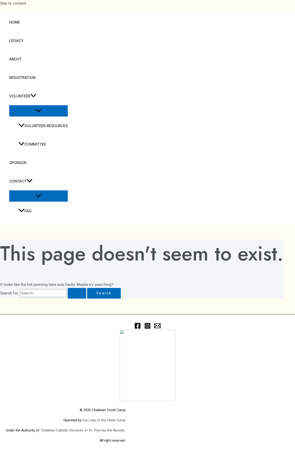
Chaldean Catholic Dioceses (62, 430)
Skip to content (13, 3)
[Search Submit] (77, 293)
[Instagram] (147, 327)
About (15, 59)
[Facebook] (137, 327)
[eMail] (157, 327)
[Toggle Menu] (38, 111)
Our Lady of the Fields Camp (104, 420)
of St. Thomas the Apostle (105, 430)
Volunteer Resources (46, 125)
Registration (22, 77)
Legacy (16, 40)
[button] (33, 96)
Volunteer (19, 96)
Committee (35, 144)
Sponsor (18, 162)
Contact (18, 181)
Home (14, 22)
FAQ (28, 211)
